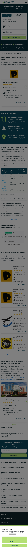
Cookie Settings (14, 545)
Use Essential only (14, 541)
